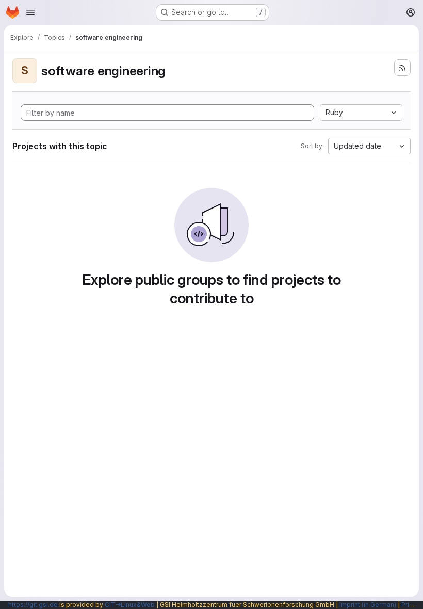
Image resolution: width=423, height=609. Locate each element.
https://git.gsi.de (33, 604)
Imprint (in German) (367, 604)
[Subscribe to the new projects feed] (402, 67)
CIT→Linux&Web (130, 604)
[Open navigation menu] (30, 12)
